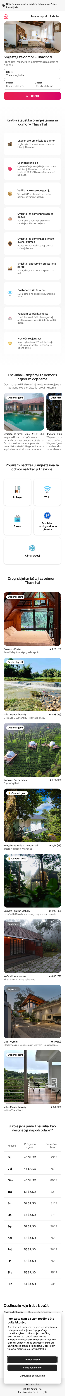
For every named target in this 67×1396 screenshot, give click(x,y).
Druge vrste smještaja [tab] (39, 1312)
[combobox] (32, 75)
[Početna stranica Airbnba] (6, 16)
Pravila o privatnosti (28, 1392)
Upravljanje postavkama (32, 1375)
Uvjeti (44, 1392)
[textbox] (18, 86)
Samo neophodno (32, 1367)
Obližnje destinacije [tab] (13, 1312)
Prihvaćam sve (32, 1359)
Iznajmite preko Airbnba (45, 16)
